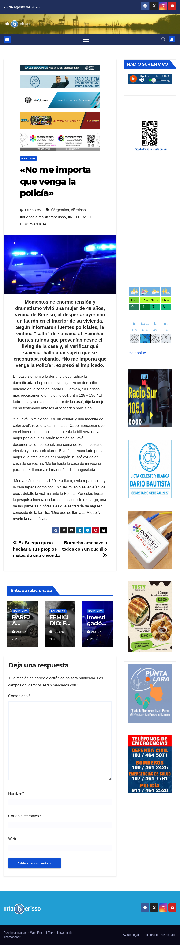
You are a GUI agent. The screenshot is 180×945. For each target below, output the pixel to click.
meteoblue (137, 353)
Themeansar (12, 937)
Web (12, 839)
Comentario (19, 696)
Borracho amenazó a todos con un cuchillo (84, 546)
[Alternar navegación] (86, 39)
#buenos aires (32, 217)
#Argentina (60, 210)
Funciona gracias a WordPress (25, 932)
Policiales (28, 158)
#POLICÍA (38, 224)
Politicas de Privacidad (159, 935)
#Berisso (78, 210)
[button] (163, 39)
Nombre (16, 793)
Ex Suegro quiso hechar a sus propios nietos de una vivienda (36, 549)
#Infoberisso (55, 217)
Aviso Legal (131, 935)
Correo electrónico (24, 816)
